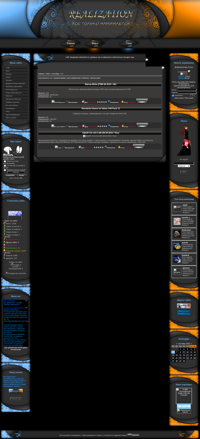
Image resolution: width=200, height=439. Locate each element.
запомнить (179, 95)
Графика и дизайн (12, 102)
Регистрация (189, 98)
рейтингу (85, 78)
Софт (8, 68)
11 (191, 352)
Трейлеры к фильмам (14, 86)
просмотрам (95, 78)
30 (184, 361)
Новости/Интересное (14, 93)
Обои (8, 111)
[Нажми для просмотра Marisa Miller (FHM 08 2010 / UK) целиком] (142, 102)
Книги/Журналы (12, 89)
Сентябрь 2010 (184, 344)
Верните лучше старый (16, 170)
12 (195, 352)
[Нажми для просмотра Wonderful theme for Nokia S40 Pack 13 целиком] (142, 126)
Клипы (8, 77)
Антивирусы (10, 108)
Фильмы (9, 80)
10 (187, 352)
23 (184, 358)
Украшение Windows (13, 99)
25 (191, 358)
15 (180, 355)
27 (173, 361)
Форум (95, 43)
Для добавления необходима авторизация (15, 348)
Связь (129, 43)
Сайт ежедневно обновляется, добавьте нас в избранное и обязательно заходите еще (100, 57)
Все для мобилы (12, 105)
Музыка (8, 74)
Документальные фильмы (15, 83)
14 (177, 355)
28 (177, 361)
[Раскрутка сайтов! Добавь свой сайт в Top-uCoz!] (184, 408)
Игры (8, 71)
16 (184, 355)
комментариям (60, 78)
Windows (9, 96)
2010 (48, 74)
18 (191, 355)
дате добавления (74, 78)
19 (195, 355)
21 (177, 358)
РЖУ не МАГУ (11, 118)
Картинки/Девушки (13, 115)
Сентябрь (55, 74)
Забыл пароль (179, 98)
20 (173, 358)
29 (180, 361)
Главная (71, 43)
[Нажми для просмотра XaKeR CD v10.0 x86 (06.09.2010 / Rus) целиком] (139, 148)
